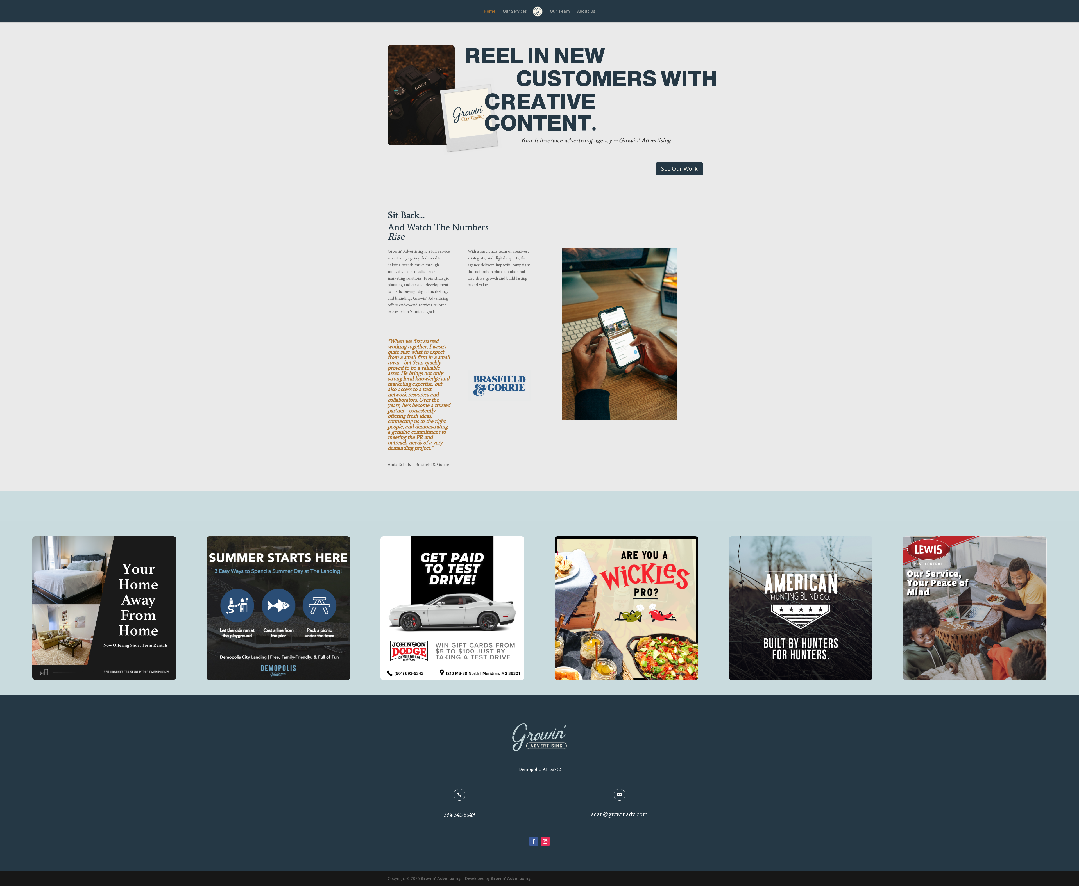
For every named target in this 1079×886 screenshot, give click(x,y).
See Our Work (679, 168)
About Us (586, 11)
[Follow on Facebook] (533, 841)
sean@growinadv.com (619, 814)
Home (489, 11)
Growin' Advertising (441, 878)
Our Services (515, 11)
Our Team (560, 11)
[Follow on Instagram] (545, 841)
